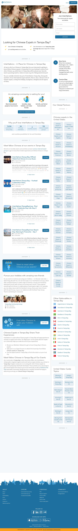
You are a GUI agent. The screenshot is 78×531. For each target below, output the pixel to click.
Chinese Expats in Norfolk (69, 273)
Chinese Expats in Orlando (58, 230)
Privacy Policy (46, 526)
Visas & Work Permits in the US (69, 390)
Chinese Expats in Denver (69, 179)
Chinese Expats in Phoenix (69, 213)
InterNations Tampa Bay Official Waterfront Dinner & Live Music (24, 158)
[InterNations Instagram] (41, 512)
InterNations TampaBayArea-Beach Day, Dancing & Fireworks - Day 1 (25, 231)
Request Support (43, 493)
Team (4, 493)
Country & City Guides (26, 495)
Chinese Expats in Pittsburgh (58, 239)
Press (4, 497)
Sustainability (5, 495)
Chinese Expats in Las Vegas (58, 205)
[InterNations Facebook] (33, 512)
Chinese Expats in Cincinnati (58, 248)
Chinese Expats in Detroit (69, 162)
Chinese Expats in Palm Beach (69, 187)
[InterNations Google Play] (44, 520)
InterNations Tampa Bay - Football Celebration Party (24, 182)
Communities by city (25, 493)
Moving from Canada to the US (58, 419)
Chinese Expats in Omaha (69, 239)
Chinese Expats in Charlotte (58, 222)
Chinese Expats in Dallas (58, 179)
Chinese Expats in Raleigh (69, 222)
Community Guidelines (63, 491)
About (4, 491)
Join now (65, 37)
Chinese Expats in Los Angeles (58, 136)
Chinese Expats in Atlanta (69, 170)
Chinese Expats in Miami (58, 162)
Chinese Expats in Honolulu (69, 256)
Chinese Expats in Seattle (58, 170)
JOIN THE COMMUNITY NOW (26, 112)
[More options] (29, 58)
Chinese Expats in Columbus (69, 248)
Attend (46, 157)
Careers (4, 499)
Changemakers (61, 493)
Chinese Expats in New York (69, 126)
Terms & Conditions (38, 526)
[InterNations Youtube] (44, 512)
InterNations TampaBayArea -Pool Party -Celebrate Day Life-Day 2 (24, 207)
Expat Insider (42, 499)
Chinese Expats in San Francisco (58, 153)
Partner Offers (43, 495)
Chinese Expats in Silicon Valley (58, 213)
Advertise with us (6, 503)
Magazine (42, 497)
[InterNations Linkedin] (37, 512)
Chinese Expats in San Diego (58, 196)
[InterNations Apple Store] (33, 520)
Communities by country (26, 491)
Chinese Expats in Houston (58, 144)
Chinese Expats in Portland (69, 230)
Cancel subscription (44, 501)
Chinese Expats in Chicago (69, 136)
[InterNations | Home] (6, 2)
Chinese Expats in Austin (69, 205)
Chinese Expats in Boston (69, 153)
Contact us (5, 501)
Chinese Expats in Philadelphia (68, 144)
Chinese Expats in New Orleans (58, 256)
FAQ (40, 491)
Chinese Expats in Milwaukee (69, 265)
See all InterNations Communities (51, 529)
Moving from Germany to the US (69, 419)
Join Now (73, 2)
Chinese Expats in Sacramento (58, 265)
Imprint (30, 526)
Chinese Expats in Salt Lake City (58, 273)
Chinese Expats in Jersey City (58, 187)
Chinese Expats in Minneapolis (68, 196)
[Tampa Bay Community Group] (15, 302)
